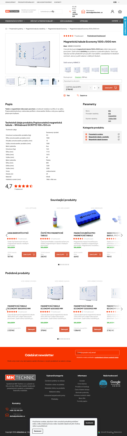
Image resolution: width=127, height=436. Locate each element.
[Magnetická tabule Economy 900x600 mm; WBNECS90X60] (77, 69)
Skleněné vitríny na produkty (55, 388)
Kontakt (82, 381)
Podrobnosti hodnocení (96, 36)
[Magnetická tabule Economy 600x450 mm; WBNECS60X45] (68, 69)
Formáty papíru (82, 401)
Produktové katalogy (26, 2)
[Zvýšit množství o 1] (99, 88)
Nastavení (37, 431)
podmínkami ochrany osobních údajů (106, 357)
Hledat (64, 11)
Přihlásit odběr (97, 363)
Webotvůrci (118, 432)
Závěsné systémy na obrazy (55, 381)
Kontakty (57, 2)
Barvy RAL (82, 398)
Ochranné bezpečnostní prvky (54, 395)
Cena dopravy (10, 2)
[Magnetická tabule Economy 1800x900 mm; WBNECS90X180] (95, 69)
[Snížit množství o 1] (91, 88)
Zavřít (74, 98)
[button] (6, 235)
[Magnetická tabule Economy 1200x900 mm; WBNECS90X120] (86, 69)
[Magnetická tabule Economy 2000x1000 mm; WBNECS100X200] (114, 69)
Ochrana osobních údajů (82, 395)
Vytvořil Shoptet (106, 432)
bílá (109, 111)
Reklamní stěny (54, 392)
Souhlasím (89, 423)
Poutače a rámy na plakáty (54, 384)
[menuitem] (16, 21)
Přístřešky (54, 399)
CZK (115, 2)
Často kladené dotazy (82, 390)
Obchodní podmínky (44, 2)
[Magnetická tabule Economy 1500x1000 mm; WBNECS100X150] (104, 69)
